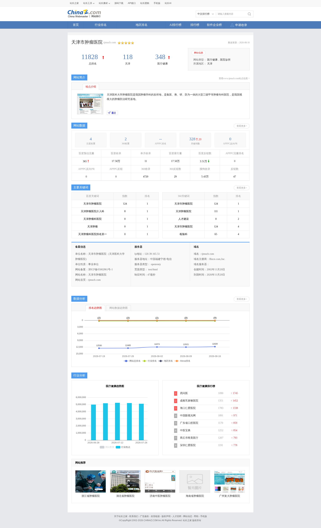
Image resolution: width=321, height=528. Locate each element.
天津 (127, 63)
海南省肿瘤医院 (195, 496)
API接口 (132, 3)
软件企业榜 (214, 24)
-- (160, 139)
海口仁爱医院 (188, 408)
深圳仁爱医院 (188, 445)
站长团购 (144, 3)
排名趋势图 (95, 308)
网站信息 (198, 52)
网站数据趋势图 (118, 308)
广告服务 (144, 516)
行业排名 (101, 24)
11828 (90, 57)
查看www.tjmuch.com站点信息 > (234, 78)
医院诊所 (225, 59)
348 (160, 57)
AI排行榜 (175, 24)
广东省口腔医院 (189, 423)
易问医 (184, 393)
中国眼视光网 (188, 415)
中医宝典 (185, 430)
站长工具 (87, 3)
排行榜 (194, 24)
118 (128, 57)
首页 (76, 24)
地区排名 (141, 24)
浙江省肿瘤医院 (91, 496)
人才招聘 (176, 516)
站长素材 (103, 3)
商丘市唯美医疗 (189, 437)
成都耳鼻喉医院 (189, 400)
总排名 (93, 63)
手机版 (203, 516)
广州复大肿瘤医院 (229, 496)
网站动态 (187, 516)
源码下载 (118, 3)
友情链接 (155, 516)
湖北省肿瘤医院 (125, 496)
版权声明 (166, 516)
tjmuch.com (109, 42)
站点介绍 (91, 86)
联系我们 (133, 516)
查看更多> (242, 126)
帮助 (196, 516)
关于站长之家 (120, 516)
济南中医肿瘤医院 (160, 496)
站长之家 (74, 3)
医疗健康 (162, 63)
